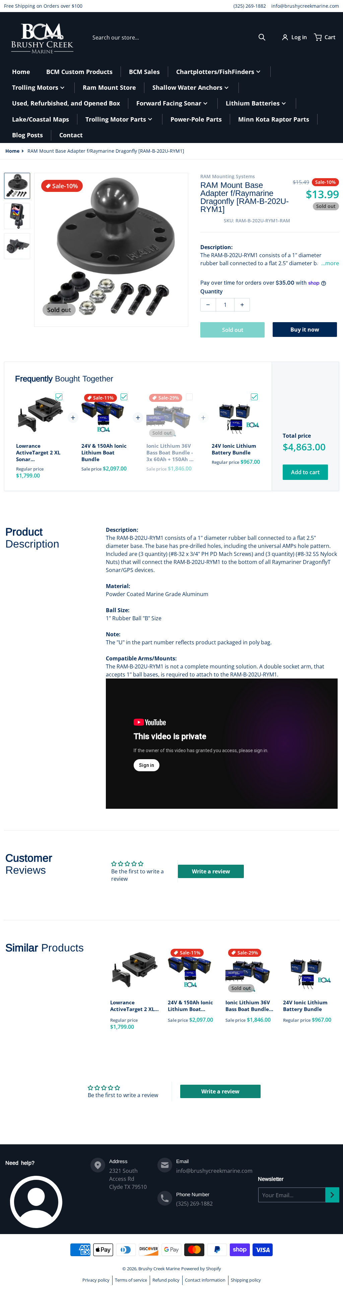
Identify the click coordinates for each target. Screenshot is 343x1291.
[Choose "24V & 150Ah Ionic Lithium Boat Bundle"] (124, 396)
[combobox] (179, 37)
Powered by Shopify (201, 1269)
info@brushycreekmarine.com (305, 6)
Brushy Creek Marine (159, 1269)
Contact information (205, 1280)
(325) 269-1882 (249, 6)
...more (330, 263)
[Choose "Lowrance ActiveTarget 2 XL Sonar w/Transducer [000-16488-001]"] (59, 396)
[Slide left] (38, 249)
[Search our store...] (262, 37)
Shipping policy (246, 1280)
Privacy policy (96, 1280)
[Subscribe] (332, 1195)
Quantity (211, 291)
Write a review (211, 871)
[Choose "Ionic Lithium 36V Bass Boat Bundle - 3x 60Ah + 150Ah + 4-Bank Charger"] (189, 396)
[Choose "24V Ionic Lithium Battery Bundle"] (254, 396)
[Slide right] (184, 249)
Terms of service (131, 1280)
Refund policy (166, 1280)
